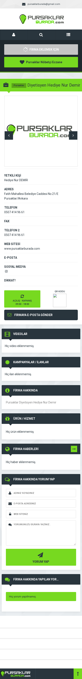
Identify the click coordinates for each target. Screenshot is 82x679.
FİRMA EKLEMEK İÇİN (44, 49)
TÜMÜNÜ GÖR (74, 449)
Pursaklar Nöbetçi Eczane (43, 62)
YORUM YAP (41, 561)
